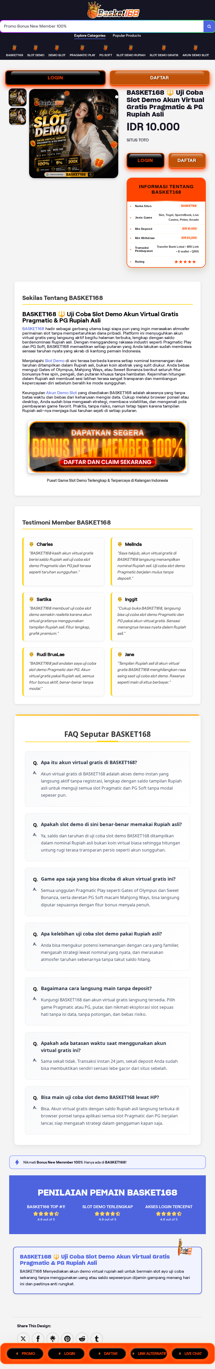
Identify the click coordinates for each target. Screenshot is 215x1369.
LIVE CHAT (193, 1353)
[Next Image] (114, 134)
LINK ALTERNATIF (152, 1353)
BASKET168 (33, 328)
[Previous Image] (33, 134)
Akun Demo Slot (61, 392)
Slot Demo (54, 360)
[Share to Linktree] (52, 1338)
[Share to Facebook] (38, 1338)
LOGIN (55, 77)
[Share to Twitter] (23, 1338)
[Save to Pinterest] (67, 1338)
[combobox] (102, 26)
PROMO (28, 1353)
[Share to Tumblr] (96, 1338)
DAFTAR (159, 77)
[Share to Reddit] (82, 1338)
